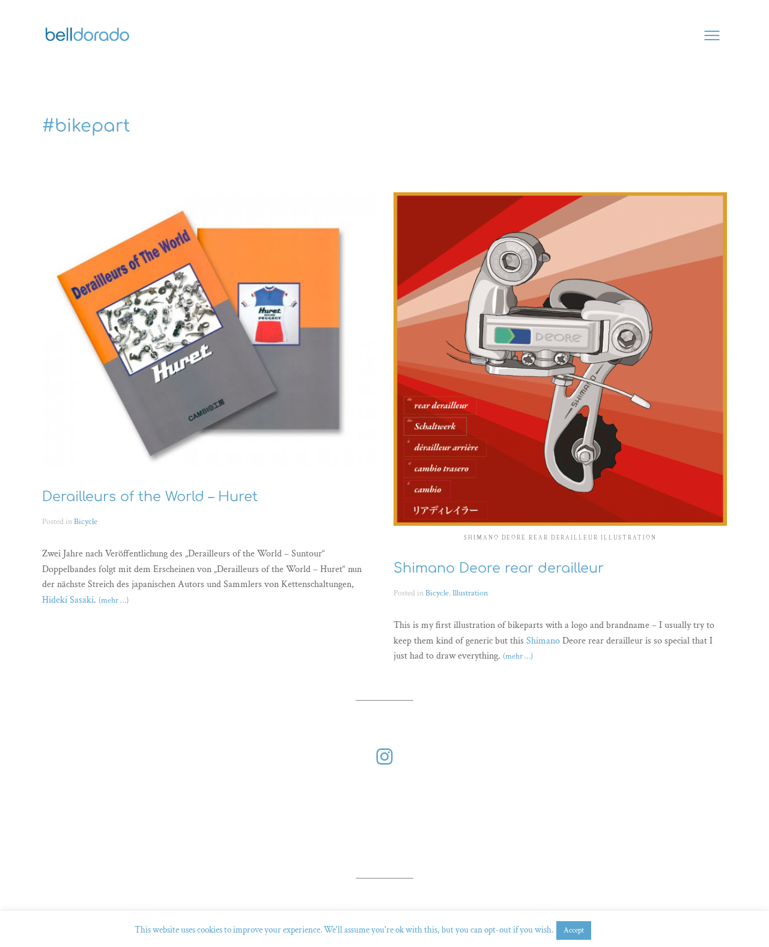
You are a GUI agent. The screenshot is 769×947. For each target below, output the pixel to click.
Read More (614, 930)
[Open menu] (712, 35)
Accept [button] (574, 930)
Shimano (543, 641)
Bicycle (85, 521)
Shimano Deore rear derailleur (499, 568)
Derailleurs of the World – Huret (150, 496)
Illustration (470, 592)
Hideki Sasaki (68, 600)
